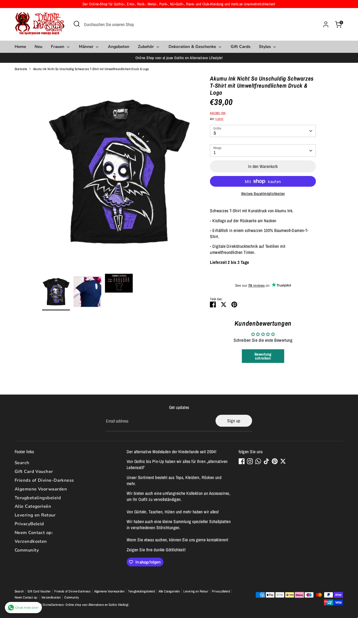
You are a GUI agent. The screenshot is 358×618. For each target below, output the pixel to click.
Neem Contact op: (34, 532)
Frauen (58, 46)
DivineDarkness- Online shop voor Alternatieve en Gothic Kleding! (86, 604)
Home (20, 46)
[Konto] (326, 24)
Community (27, 550)
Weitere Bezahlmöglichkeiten (263, 193)
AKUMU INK (218, 113)
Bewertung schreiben (263, 356)
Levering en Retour (35, 515)
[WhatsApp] (258, 461)
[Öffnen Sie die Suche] (77, 24)
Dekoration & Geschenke (193, 46)
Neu (38, 46)
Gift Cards (240, 46)
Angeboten (118, 46)
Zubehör (146, 46)
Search (22, 463)
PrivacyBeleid (29, 524)
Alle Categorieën (33, 506)
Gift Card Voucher (34, 471)
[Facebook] (242, 461)
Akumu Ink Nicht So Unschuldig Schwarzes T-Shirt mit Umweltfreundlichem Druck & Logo (91, 69)
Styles (265, 46)
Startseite (21, 69)
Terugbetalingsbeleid (38, 498)
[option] (119, 174)
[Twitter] (283, 461)
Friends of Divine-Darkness (44, 480)
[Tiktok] (266, 461)
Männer (87, 46)
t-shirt (219, 119)
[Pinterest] (275, 461)
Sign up (233, 421)
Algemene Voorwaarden (41, 489)
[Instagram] (250, 461)
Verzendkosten (31, 541)
